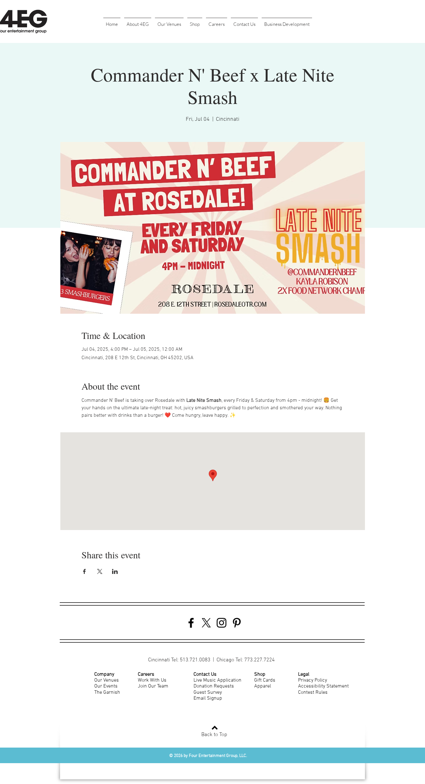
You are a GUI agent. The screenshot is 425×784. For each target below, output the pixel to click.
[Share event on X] (100, 571)
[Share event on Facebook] (84, 571)
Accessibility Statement (323, 686)
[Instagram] (221, 622)
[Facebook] (191, 622)
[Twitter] (206, 622)
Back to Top (214, 735)
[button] (137, 21)
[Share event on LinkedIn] (115, 571)
